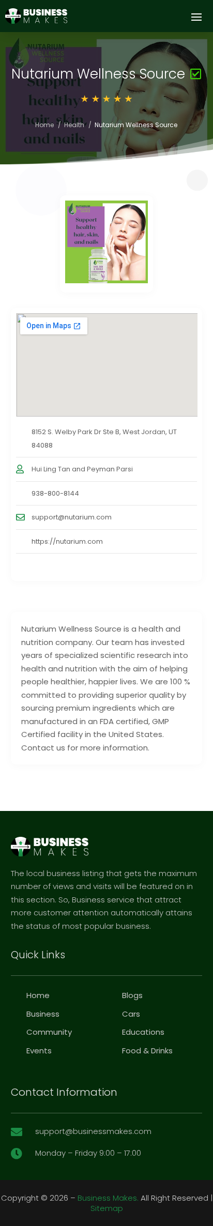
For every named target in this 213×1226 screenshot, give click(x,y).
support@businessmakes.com (93, 1131)
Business (42, 1013)
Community (49, 1031)
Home (44, 124)
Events (39, 1050)
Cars (131, 1013)
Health (74, 124)
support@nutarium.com (72, 517)
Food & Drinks (147, 1050)
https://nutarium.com (67, 541)
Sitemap (106, 1208)
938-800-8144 (55, 493)
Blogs (132, 995)
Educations (143, 1031)
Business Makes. (108, 1197)
